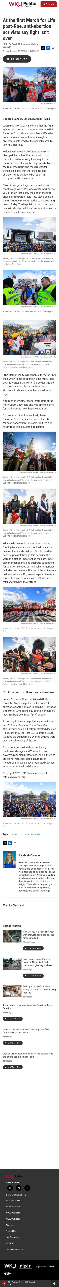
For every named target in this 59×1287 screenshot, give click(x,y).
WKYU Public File (13, 1201)
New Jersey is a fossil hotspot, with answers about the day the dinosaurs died (38, 934)
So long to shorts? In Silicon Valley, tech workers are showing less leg (39, 989)
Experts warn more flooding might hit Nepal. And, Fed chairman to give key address (37, 962)
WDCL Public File (13, 1213)
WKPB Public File (13, 1207)
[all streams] (55, 1283)
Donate (50, 4)
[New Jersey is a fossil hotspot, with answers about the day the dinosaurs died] (12, 936)
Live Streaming (12, 1237)
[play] (4, 1283)
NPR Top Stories (32, 834)
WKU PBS (10, 1243)
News (14, 834)
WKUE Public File (13, 1219)
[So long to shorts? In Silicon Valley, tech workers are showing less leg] (12, 991)
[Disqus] (29, 1130)
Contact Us (11, 1231)
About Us (10, 1225)
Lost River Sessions (14, 1250)
